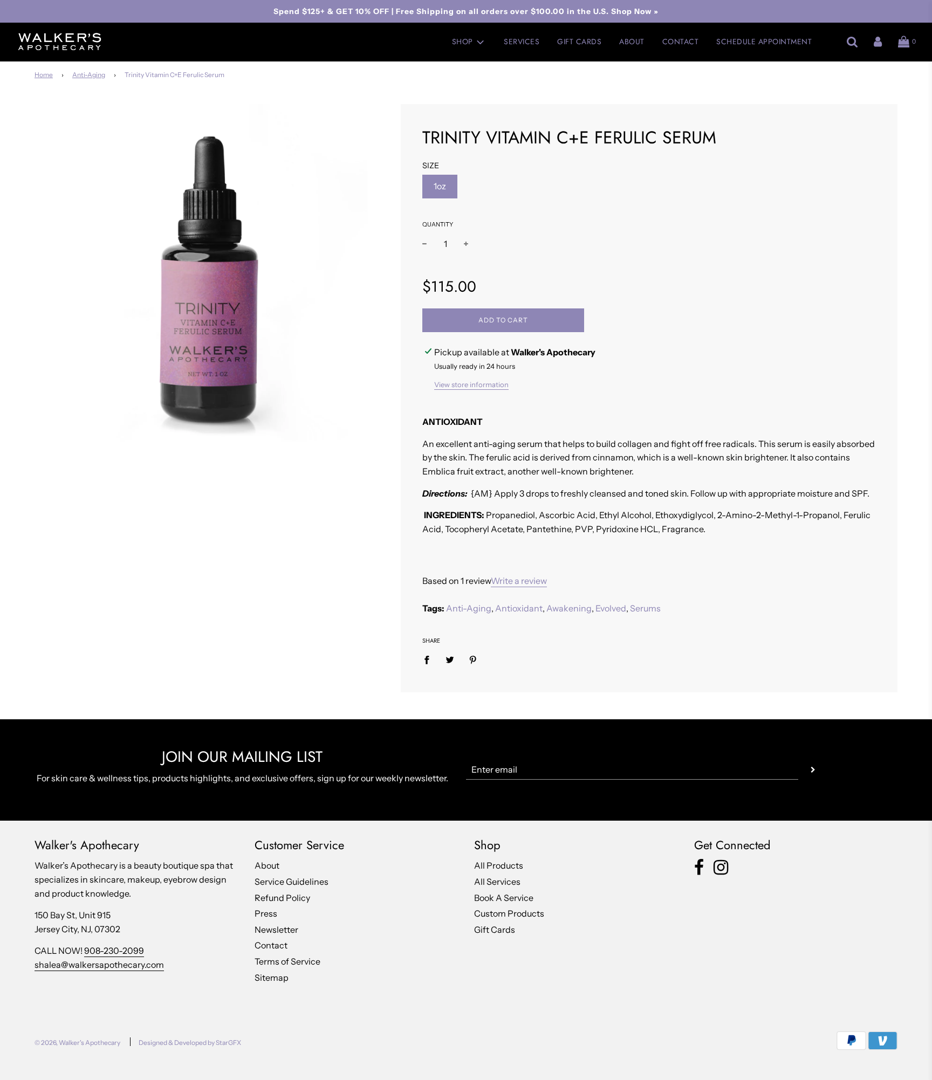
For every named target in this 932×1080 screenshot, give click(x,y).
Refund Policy (282, 897)
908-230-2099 (114, 950)
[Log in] (878, 42)
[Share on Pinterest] (473, 659)
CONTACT (680, 41)
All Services (497, 881)
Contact (271, 945)
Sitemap (272, 977)
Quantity (437, 224)
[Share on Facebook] (429, 659)
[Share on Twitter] (450, 659)
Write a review (519, 580)
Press (266, 913)
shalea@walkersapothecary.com (99, 964)
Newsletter (276, 929)
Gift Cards (494, 929)
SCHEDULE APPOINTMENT (764, 41)
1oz (440, 186)
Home (44, 75)
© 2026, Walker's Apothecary (77, 1042)
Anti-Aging (88, 75)
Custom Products (509, 913)
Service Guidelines (291, 881)
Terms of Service (287, 961)
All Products (498, 865)
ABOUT (632, 41)
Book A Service (503, 897)
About (267, 865)
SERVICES (521, 41)
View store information (471, 384)
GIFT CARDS (579, 41)
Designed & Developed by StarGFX (190, 1042)
